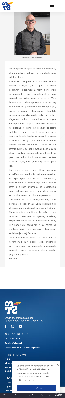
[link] (7, 6)
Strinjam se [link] (36, 387)
